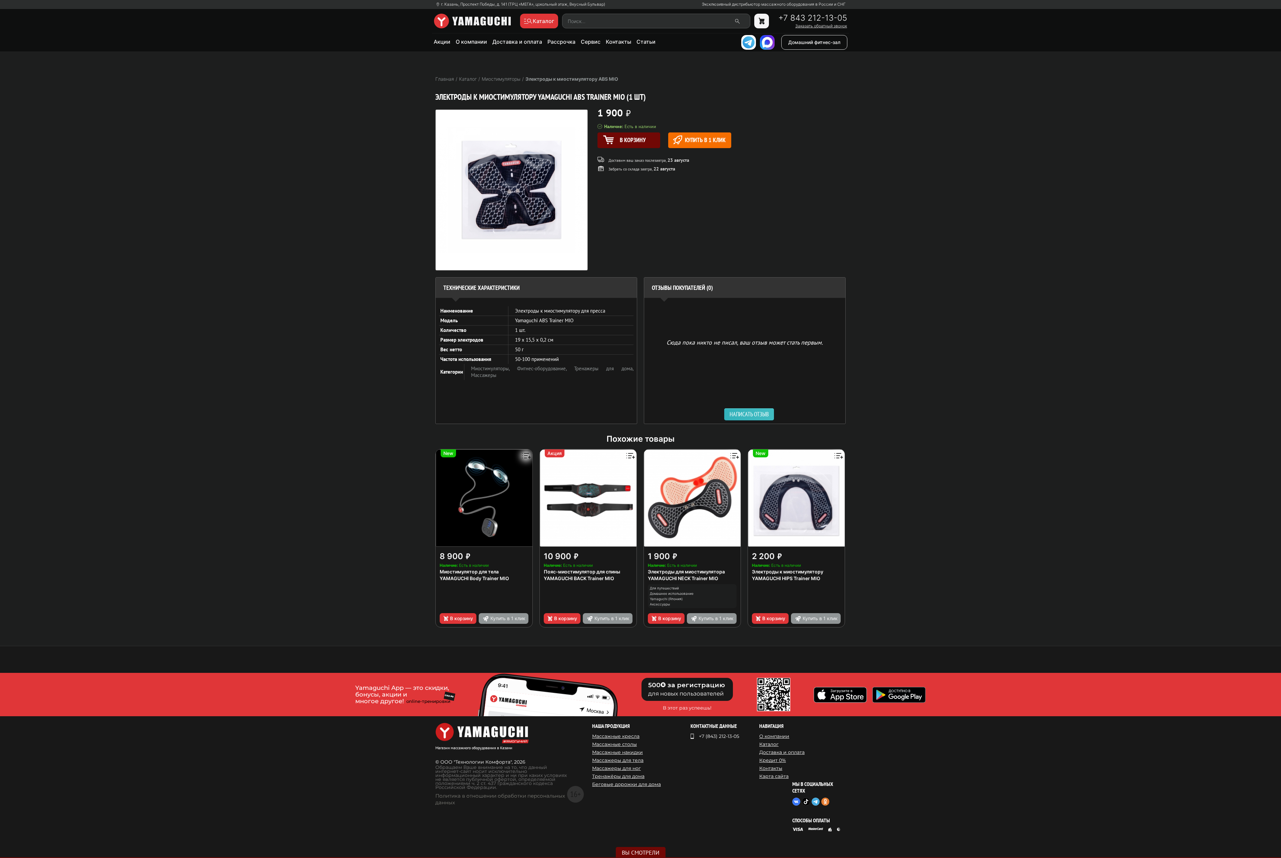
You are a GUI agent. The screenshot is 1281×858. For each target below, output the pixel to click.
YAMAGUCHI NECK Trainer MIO (683, 578)
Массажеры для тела (618, 760)
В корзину (461, 618)
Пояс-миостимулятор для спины (582, 571)
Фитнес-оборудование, (545, 368)
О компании (471, 41)
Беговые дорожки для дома (626, 784)
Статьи (646, 41)
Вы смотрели (641, 852)
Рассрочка (561, 41)
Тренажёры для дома (618, 776)
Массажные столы (614, 744)
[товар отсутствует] (761, 21)
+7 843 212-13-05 (812, 18)
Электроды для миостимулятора (686, 571)
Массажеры (483, 375)
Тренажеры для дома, (603, 368)
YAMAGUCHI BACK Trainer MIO (579, 578)
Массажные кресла (615, 736)
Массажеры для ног (616, 768)
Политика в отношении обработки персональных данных (500, 799)
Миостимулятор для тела (469, 571)
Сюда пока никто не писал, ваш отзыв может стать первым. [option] (745, 342)
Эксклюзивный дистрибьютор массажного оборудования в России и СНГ (774, 4)
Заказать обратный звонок (821, 26)
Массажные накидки (617, 752)
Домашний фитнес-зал (814, 42)
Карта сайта (774, 776)
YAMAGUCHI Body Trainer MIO (474, 578)
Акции (442, 41)
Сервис (590, 41)
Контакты (618, 41)
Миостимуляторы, (494, 368)
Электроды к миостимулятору (787, 571)
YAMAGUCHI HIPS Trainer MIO (786, 578)
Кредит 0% (772, 760)
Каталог (769, 744)
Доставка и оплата (517, 41)
